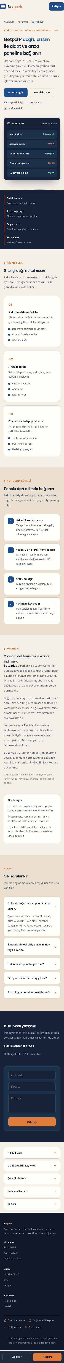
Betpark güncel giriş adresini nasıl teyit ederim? (29, 947)
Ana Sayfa (9, 22)
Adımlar (17, 1357)
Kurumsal (23, 22)
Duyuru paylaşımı (13, 1258)
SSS (6, 1280)
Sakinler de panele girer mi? (26, 964)
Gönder (32, 1122)
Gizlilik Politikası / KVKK (22, 1166)
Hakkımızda (15, 1153)
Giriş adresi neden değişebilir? (27, 978)
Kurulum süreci (12, 1274)
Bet (14, 6)
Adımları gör (15, 92)
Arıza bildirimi (11, 1253)
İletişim (56, 6)
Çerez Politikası (17, 1178)
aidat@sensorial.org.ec (19, 1046)
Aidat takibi (10, 1247)
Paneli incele (42, 92)
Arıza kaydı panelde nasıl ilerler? (29, 992)
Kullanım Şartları (17, 1191)
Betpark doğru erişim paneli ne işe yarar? (29, 905)
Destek (8, 1306)
